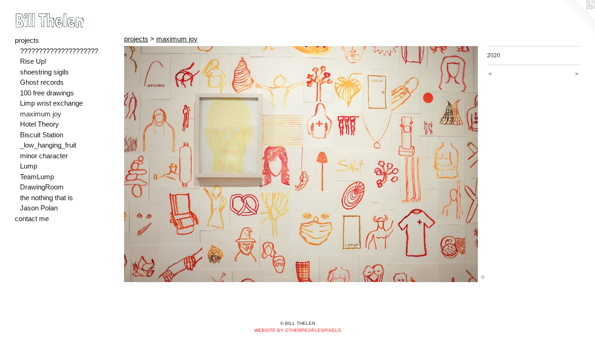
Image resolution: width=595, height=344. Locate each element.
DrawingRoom (42, 187)
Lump (28, 166)
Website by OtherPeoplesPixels (297, 330)
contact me (32, 219)
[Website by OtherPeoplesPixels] (576, 18)
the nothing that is (46, 198)
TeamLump (37, 177)
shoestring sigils (44, 72)
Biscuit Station (41, 135)
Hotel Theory (39, 124)
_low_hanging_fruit (48, 145)
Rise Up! (33, 61)
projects (27, 40)
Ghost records (42, 82)
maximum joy (40, 114)
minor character (44, 156)
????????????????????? (59, 51)
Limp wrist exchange (51, 103)
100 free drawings (47, 93)
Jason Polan (39, 208)
